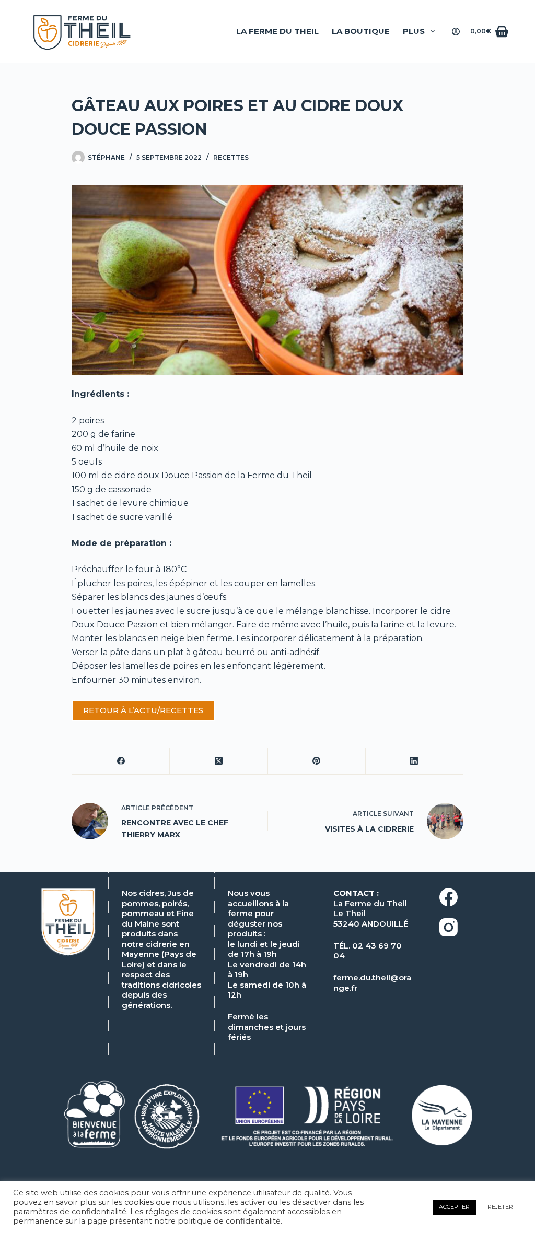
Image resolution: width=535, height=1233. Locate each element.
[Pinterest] (317, 761)
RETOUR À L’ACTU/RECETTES (143, 710)
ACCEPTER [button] (454, 1207)
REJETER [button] (500, 1207)
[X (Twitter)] (219, 761)
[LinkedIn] (414, 761)
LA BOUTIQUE (361, 31)
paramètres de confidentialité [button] (69, 1211)
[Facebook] (121, 761)
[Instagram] (479, 927)
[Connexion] (456, 31)
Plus (414, 31)
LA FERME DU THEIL (277, 31)
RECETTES (231, 157)
